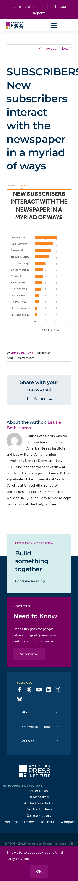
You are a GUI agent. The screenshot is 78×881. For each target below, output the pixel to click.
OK (39, 871)
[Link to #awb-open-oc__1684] (54, 25)
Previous (50, 48)
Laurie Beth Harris (21, 352)
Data (11, 185)
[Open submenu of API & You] (57, 741)
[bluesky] (19, 699)
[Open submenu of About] (57, 712)
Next (64, 48)
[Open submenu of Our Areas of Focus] (57, 727)
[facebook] (19, 689)
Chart (22, 185)
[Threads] (29, 689)
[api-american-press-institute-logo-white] (34, 766)
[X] (57, 689)
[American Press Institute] (14, 21)
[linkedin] (48, 689)
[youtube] (39, 689)
